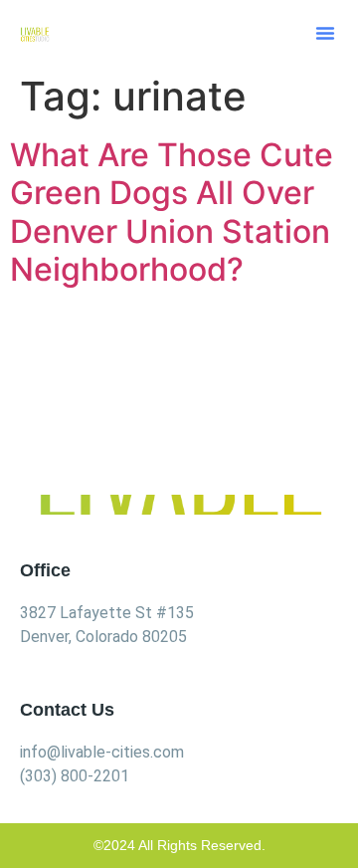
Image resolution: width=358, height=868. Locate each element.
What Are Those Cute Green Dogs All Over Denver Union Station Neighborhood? (171, 212)
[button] (325, 33)
